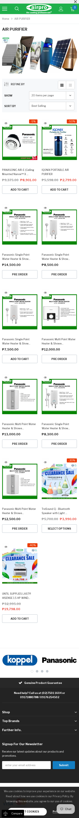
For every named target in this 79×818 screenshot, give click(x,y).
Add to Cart (20, 189)
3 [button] (42, 671)
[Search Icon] (17, 9)
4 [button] (47, 671)
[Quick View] (5, 123)
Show (8, 95)
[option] (20, 660)
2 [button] (37, 671)
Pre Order (20, 274)
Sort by (10, 106)
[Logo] (39, 9)
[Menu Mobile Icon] (4, 8)
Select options (59, 528)
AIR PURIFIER (22, 18)
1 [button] (32, 671)
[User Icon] (61, 9)
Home (5, 18)
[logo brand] (19, 660)
